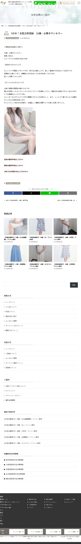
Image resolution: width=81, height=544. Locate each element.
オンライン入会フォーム (14, 325)
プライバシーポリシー (13, 395)
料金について (10, 311)
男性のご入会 (7, 504)
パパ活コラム (49, 507)
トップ (6, 499)
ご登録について (11, 353)
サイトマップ (10, 391)
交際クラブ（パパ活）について (12, 502)
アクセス (31, 507)
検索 (73, 285)
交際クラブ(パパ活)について (16, 386)
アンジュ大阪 (17, 532)
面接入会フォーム (12, 330)
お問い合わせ (49, 504)
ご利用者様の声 (33, 504)
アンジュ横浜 (72, 532)
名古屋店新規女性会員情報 (15, 474)
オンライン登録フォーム (14, 363)
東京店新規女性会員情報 (12, 38)
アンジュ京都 (53, 532)
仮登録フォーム (11, 367)
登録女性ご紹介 (11, 316)
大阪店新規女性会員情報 (14, 464)
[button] (13, 193)
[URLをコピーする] (68, 193)
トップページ (10, 302)
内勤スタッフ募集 (70, 499)
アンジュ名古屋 (35, 532)
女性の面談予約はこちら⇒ (13, 159)
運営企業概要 (10, 400)
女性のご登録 (7, 507)
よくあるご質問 (11, 321)
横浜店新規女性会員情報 (14, 479)
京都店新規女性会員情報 (14, 469)
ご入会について (11, 307)
